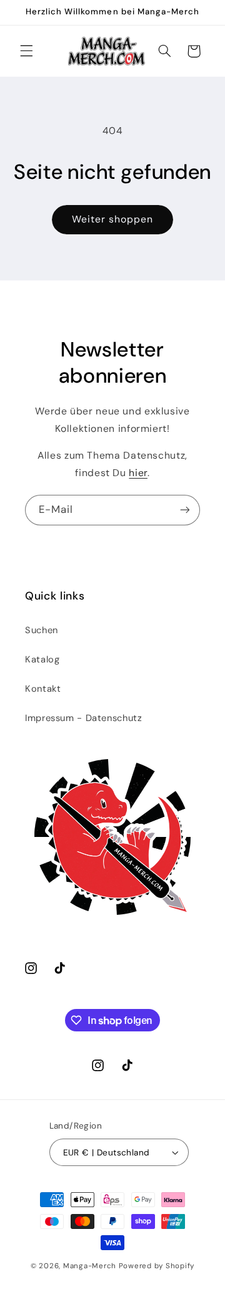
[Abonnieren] (185, 510)
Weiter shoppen (113, 219)
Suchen (41, 630)
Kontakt (43, 688)
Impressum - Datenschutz (83, 718)
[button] (26, 51)
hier (138, 472)
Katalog (42, 659)
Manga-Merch (89, 1266)
